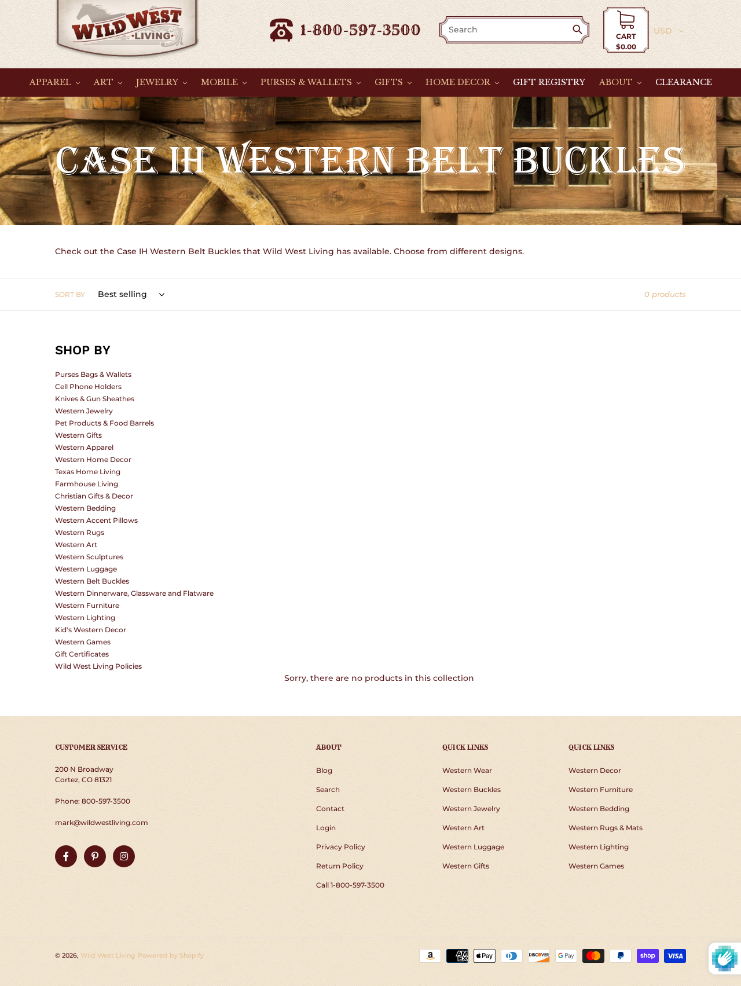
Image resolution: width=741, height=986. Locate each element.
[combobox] (506, 30)
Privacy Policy (340, 846)
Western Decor (594, 770)
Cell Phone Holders (88, 386)
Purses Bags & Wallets (93, 374)
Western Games (83, 641)
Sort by (70, 294)
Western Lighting (85, 617)
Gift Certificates (82, 654)
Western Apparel (84, 447)
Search (328, 789)
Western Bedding (85, 508)
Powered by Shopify (171, 955)
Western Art (76, 544)
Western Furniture (87, 605)
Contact (330, 808)
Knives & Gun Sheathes (94, 398)
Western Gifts (78, 435)
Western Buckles (471, 789)
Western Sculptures (89, 556)
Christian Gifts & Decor (94, 496)
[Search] (580, 30)
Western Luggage (86, 569)
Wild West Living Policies (98, 666)
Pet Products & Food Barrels (104, 423)
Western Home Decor (93, 459)
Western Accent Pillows (96, 520)
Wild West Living (107, 955)
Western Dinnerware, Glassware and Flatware (134, 593)
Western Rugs (79, 532)
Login (326, 827)
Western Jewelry (84, 410)
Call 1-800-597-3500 (350, 885)
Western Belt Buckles (92, 581)
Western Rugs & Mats (605, 827)
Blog (324, 770)
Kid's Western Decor (90, 629)
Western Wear (467, 770)
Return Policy (340, 866)
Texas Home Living (87, 471)
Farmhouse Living (86, 483)
